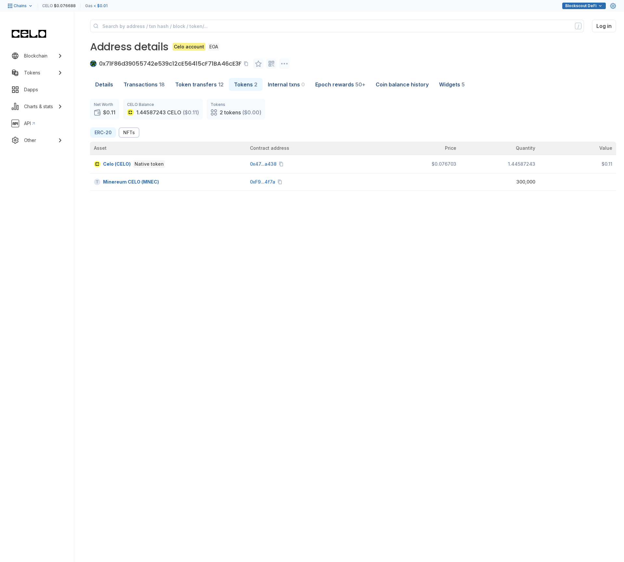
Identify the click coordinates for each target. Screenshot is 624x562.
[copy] (247, 63)
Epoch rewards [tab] (340, 84)
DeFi (580, 5)
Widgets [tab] (452, 84)
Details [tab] (104, 84)
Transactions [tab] (144, 84)
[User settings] (613, 6)
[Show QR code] (271, 63)
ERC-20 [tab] (103, 132)
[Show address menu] (284, 63)
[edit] (258, 63)
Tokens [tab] (245, 84)
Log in (604, 26)
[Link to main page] (29, 34)
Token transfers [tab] (199, 84)
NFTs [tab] (129, 132)
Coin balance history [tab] (402, 84)
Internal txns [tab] (286, 84)
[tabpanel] (353, 145)
